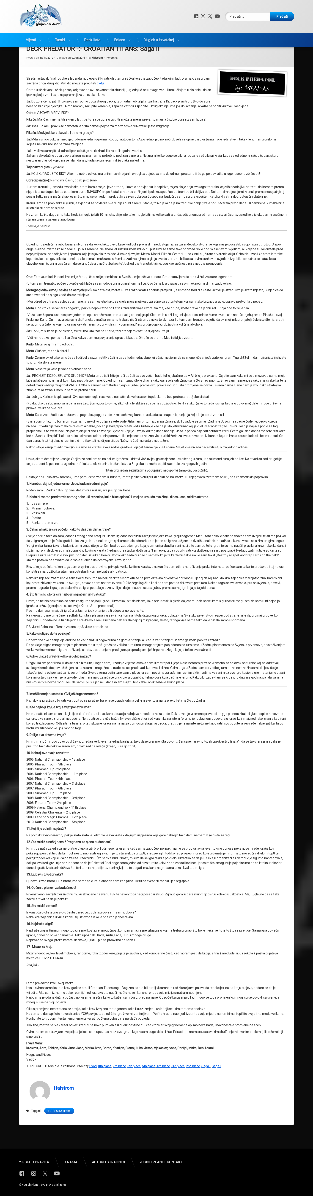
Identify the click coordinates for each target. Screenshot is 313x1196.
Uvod (93, 1066)
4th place (163, 1066)
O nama (70, 1162)
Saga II (216, 1066)
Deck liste (92, 40)
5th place (148, 1066)
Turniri (60, 40)
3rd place (178, 1066)
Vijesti (31, 40)
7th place (119, 1066)
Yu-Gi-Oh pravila (34, 1162)
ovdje (100, 83)
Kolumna (112, 57)
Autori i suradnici (108, 1162)
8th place (104, 1066)
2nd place (193, 1066)
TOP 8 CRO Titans (59, 1110)
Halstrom (97, 57)
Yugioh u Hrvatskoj (159, 40)
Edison (119, 40)
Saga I (205, 1066)
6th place (134, 1066)
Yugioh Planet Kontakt (161, 1162)
